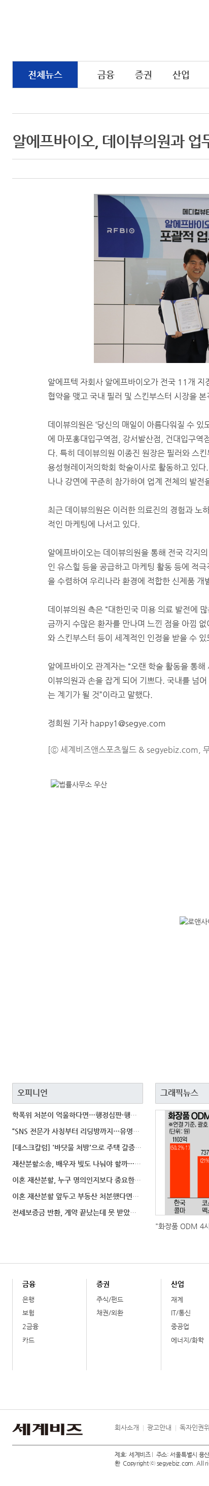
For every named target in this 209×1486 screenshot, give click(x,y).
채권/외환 (109, 1312)
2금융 (30, 1326)
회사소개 (127, 1427)
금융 (106, 74)
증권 (143, 74)
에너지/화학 (187, 1340)
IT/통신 (181, 1312)
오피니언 (32, 1093)
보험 (28, 1312)
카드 (28, 1340)
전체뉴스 (45, 74)
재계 (177, 1299)
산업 (181, 74)
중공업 (180, 1326)
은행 (28, 1299)
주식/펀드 (109, 1299)
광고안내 (159, 1427)
